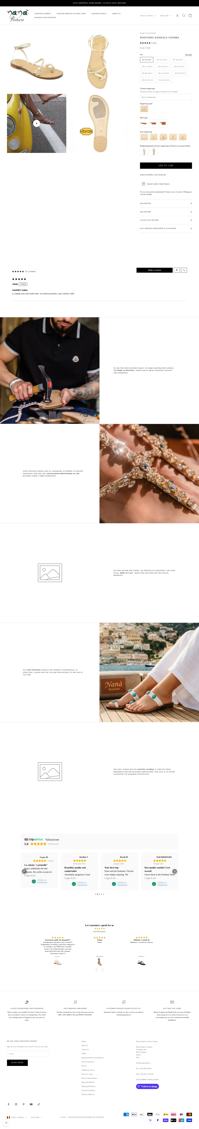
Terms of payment (88, 1062)
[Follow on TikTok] (38, 1104)
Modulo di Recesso (88, 1094)
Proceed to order (87, 1074)
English (164, 16)
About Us (116, 13)
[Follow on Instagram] (16, 1104)
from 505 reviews (99, 931)
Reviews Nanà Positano (45, 17)
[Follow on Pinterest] (23, 1104)
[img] (99, 928)
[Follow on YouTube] (31, 1104)
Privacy (84, 1066)
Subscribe (17, 1063)
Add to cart (166, 166)
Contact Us (85, 1049)
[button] (145, 43)
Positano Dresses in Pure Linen (71, 13)
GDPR (84, 1053)
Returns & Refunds (88, 1082)
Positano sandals (43, 13)
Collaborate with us (88, 1070)
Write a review (154, 270)
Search (84, 1041)
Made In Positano (148, 33)
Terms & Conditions (88, 1090)
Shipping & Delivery (89, 1086)
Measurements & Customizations (93, 1058)
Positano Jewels (98, 13)
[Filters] (177, 270)
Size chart (188, 54)
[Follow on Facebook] (8, 1104)
